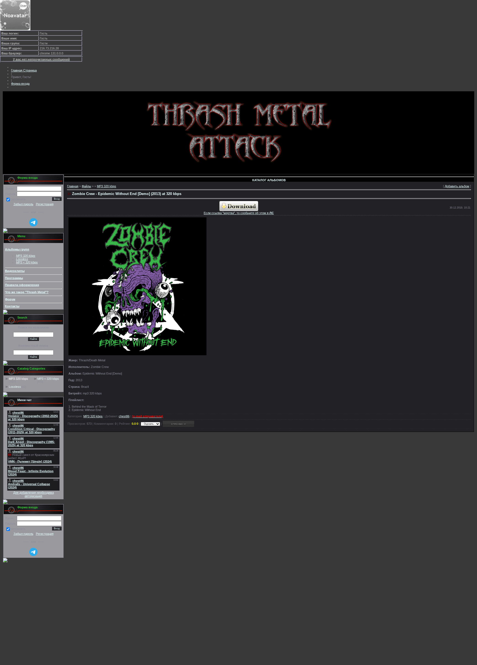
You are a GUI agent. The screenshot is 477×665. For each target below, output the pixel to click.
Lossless (15, 386)
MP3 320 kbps (18, 378)
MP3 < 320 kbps (27, 262)
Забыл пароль (23, 204)
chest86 (124, 416)
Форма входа (20, 83)
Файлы (86, 186)
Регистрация (45, 204)
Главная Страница (24, 70)
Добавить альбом (457, 186)
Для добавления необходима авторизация (33, 494)
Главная (72, 186)
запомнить (18, 199)
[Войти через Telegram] (33, 222)
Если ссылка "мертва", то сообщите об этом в (239, 213)
